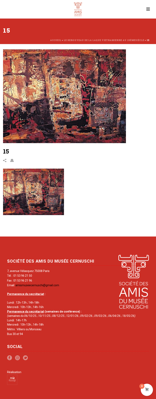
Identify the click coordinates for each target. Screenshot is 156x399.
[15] (78, 96)
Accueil (55, 40)
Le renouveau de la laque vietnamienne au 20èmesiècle (104, 40)
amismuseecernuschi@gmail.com (37, 285)
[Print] (14, 160)
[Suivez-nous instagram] (17, 358)
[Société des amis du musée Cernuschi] (78, 9)
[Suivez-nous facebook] (9, 358)
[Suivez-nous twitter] (25, 358)
